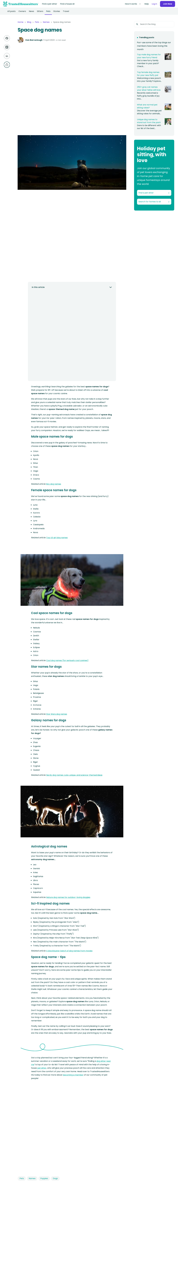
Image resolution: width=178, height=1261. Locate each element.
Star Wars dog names (56, 714)
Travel (66, 11)
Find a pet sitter (49, 3)
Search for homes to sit (149, 201)
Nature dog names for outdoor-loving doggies (68, 897)
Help (146, 3)
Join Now (167, 3)
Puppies (44, 1178)
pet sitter (41, 1068)
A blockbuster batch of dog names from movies (69, 950)
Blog (29, 22)
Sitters (40, 11)
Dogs (55, 1178)
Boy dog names (53, 484)
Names (46, 22)
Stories (56, 11)
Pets (48, 11)
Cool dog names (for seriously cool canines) (67, 660)
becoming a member (73, 1074)
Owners (22, 11)
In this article (38, 287)
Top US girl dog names (57, 537)
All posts (11, 11)
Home (20, 22)
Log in (154, 3)
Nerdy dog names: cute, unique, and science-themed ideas (74, 775)
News (31, 11)
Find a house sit (67, 3)
